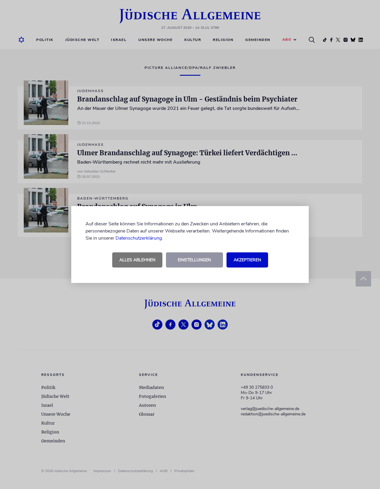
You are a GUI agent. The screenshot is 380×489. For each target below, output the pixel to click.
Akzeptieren (247, 260)
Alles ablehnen (137, 260)
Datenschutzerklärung (138, 238)
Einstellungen (194, 260)
